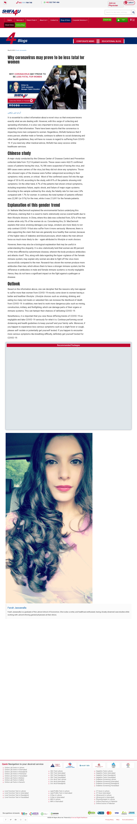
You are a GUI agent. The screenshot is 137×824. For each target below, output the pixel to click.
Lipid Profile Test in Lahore (59, 791)
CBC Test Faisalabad (58, 777)
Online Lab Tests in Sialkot (14, 780)
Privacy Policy (109, 819)
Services (19, 20)
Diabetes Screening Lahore (106, 779)
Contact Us (54, 20)
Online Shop (20, 25)
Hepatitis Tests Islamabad (105, 773)
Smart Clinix (9, 25)
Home (9, 20)
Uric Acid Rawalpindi (57, 783)
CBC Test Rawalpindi (58, 775)
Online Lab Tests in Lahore (14, 768)
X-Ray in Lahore (56, 795)
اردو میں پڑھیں (14, 112)
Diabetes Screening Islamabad (107, 781)
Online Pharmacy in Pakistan (106, 801)
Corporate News (85, 41)
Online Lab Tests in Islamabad (16, 770)
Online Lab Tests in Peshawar (15, 774)
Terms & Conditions (128, 819)
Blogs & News (65, 20)
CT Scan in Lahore (102, 791)
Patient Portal (31, 20)
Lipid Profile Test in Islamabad (61, 793)
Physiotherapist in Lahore (105, 799)
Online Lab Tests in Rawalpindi (16, 772)
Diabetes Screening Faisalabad (107, 786)
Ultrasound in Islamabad (105, 797)
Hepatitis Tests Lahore (104, 771)
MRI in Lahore (55, 799)
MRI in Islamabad (56, 801)
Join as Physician (113, 4)
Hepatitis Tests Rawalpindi (106, 775)
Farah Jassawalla (21, 50)
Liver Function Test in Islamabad (16, 793)
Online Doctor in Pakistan (105, 803)
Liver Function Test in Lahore (15, 791)
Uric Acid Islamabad (57, 781)
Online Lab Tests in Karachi (15, 782)
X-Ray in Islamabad (57, 797)
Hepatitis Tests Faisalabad (106, 777)
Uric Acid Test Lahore (58, 779)
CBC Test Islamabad (57, 773)
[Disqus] (68, 654)
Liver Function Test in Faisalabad (17, 797)
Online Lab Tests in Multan (14, 778)
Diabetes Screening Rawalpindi (107, 783)
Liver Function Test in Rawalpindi (17, 795)
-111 (25, 3)
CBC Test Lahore (56, 771)
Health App (107, 19)
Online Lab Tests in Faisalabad (16, 776)
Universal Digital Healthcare (79, 817)
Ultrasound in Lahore (103, 795)
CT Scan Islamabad (103, 793)
